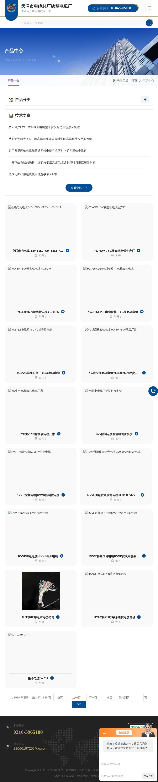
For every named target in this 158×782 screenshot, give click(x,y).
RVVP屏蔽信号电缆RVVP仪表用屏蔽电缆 (114, 556)
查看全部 (76, 187)
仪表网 (70, 775)
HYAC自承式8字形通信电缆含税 (114, 617)
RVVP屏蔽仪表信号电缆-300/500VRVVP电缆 (113, 495)
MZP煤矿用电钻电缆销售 (38, 617)
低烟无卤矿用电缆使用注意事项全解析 (33, 174)
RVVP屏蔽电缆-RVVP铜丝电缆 (38, 556)
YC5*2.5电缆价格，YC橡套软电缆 (38, 373)
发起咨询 (148, 776)
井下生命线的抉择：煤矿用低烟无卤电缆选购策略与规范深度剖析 (52, 162)
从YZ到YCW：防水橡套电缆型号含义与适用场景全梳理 (44, 127)
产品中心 (13, 80)
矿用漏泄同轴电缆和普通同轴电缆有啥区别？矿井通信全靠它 (48, 150)
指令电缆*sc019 (38, 678)
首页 (134, 80)
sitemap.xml (98, 775)
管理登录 (82, 775)
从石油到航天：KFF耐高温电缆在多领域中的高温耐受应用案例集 (50, 138)
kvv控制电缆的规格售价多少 (114, 434)
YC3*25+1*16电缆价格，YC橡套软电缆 (113, 312)
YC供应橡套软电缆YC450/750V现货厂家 (114, 373)
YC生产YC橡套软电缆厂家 (38, 434)
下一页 (93, 697)
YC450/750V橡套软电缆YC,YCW (38, 312)
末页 (109, 697)
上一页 (76, 697)
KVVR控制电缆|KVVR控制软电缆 (38, 495)
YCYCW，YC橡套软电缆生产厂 (114, 250)
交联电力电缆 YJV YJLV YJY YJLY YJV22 (38, 250)
